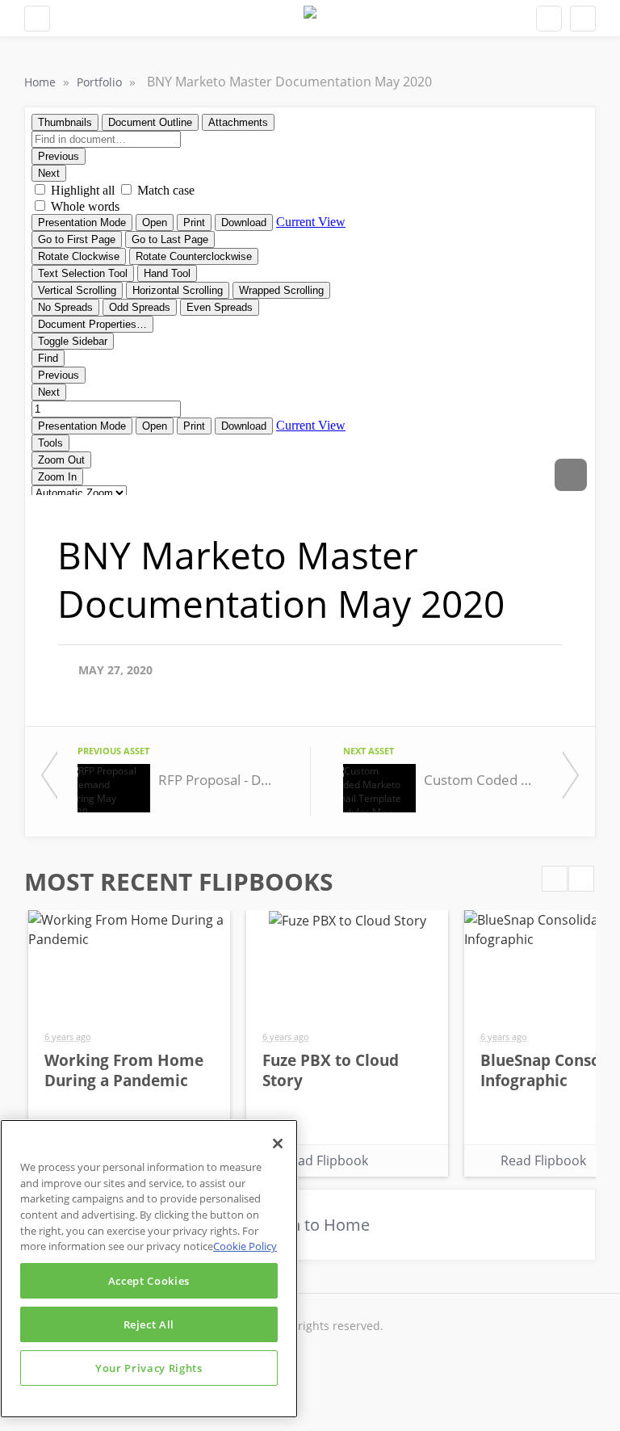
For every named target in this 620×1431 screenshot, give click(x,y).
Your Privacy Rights (148, 1368)
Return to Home (310, 1225)
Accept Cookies (149, 1281)
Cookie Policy (245, 1246)
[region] (149, 1268)
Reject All (149, 1324)
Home (41, 82)
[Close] (277, 1143)
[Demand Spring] (310, 18)
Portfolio (101, 82)
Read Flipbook (325, 1160)
